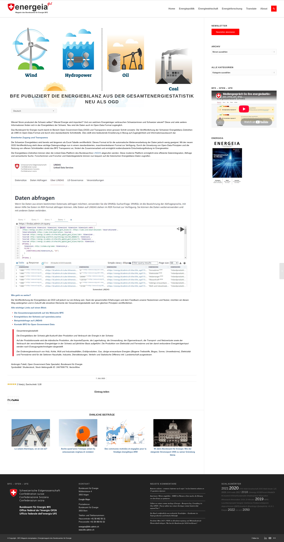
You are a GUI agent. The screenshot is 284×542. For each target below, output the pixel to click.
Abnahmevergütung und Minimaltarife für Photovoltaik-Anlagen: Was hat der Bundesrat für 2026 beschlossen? (175, 521)
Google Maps (84, 499)
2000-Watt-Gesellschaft (248, 489)
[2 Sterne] (10, 384)
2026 (243, 500)
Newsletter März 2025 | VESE (160, 520)
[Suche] (273, 8)
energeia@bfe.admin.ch (89, 527)
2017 (238, 492)
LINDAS (97, 153)
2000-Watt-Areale (266, 489)
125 (274, 489)
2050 (246, 510)
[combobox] (34, 111)
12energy (252, 492)
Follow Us (255, 538)
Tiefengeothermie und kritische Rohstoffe (164, 515)
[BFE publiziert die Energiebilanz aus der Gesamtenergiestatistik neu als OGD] (102, 67)
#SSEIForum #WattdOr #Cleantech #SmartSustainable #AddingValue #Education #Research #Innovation (248, 496)
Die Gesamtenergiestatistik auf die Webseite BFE (39, 313)
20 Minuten (250, 500)
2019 (259, 499)
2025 (223, 492)
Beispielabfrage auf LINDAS (28, 320)
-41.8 (270, 506)
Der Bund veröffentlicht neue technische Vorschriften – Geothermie (173, 513)
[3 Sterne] (12, 384)
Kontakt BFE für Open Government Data (34, 324)
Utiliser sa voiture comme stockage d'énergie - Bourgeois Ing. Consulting (175, 503)
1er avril (238, 510)
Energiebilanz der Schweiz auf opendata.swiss (37, 316)
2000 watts (231, 492)
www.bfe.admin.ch (86, 530)
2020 (234, 487)
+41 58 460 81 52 (97, 522)
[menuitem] (172, 8)
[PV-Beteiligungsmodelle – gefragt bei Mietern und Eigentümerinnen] (281, 271)
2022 (231, 510)
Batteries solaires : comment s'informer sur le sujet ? (167, 488)
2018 (244, 492)
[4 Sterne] (13, 384)
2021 (225, 488)
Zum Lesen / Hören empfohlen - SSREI (163, 496)
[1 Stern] (8, 384)
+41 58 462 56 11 (98, 519)
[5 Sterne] (15, 384)
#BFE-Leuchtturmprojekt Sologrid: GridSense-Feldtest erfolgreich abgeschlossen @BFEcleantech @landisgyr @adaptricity (245, 503)
